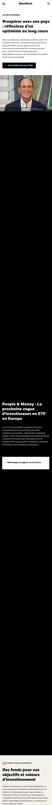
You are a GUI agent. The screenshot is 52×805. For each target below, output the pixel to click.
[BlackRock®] (26, 4)
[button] (3, 4)
